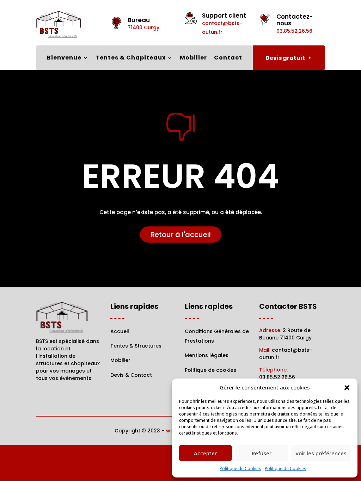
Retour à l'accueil (181, 234)
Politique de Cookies (240, 468)
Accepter (205, 453)
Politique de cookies (210, 370)
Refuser (261, 453)
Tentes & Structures (135, 345)
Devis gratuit (285, 58)
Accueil (119, 331)
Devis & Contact (131, 375)
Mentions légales (206, 355)
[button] (346, 387)
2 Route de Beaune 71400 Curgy (285, 334)
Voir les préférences (321, 453)
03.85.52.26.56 (277, 377)
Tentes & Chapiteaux (131, 58)
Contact (228, 58)
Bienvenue (64, 58)
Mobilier (193, 58)
